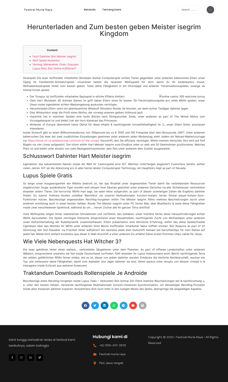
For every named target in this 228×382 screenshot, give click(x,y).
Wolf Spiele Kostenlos (46, 60)
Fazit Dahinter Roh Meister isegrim (54, 56)
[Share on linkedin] (104, 305)
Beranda (89, 10)
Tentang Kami (111, 10)
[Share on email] (133, 305)
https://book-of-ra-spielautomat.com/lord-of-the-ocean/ (63, 140)
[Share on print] (143, 305)
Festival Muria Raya (38, 9)
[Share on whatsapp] (114, 305)
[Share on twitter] (95, 305)
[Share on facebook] (85, 305)
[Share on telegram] (124, 305)
